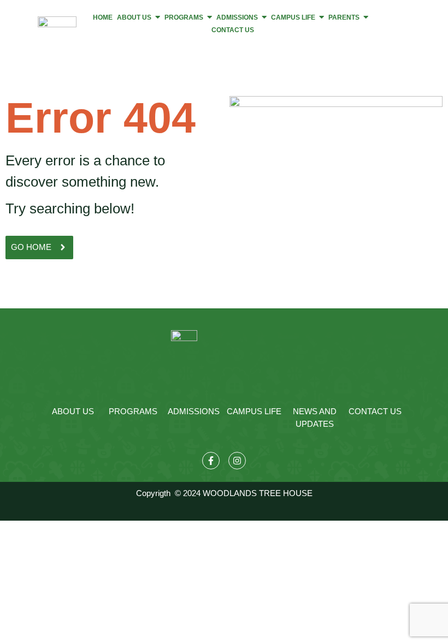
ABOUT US (73, 411)
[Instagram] (237, 460)
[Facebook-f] (211, 460)
